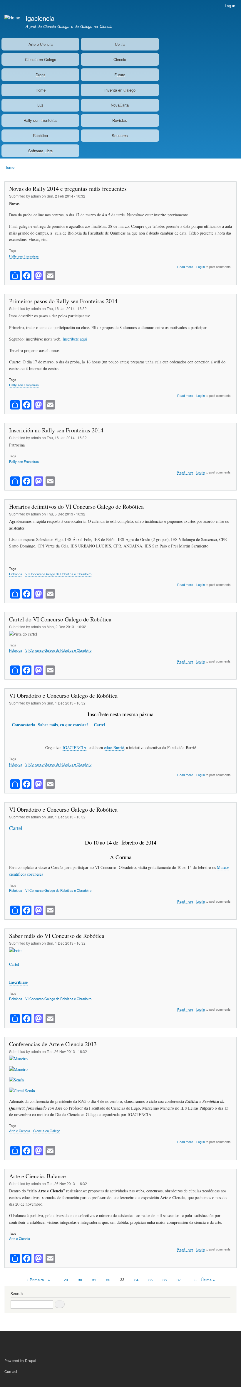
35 (150, 1279)
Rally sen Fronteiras (41, 120)
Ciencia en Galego (40, 59)
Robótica (40, 135)
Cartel (99, 725)
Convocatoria (23, 725)
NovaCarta (120, 105)
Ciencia (119, 59)
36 (165, 1279)
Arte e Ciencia (41, 44)
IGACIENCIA (74, 747)
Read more (185, 266)
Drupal (30, 1360)
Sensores (120, 135)
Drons (41, 74)
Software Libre (40, 151)
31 (94, 1279)
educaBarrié (114, 747)
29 (66, 1279)
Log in (230, 6)
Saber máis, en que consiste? (64, 725)
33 (122, 1279)
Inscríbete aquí (75, 339)
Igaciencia (40, 18)
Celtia (120, 44)
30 (80, 1279)
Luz (40, 105)
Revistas (119, 120)
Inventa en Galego (119, 90)
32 (108, 1279)
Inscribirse (18, 982)
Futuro (119, 74)
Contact (10, 1371)
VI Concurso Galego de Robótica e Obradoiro (58, 574)
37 (179, 1279)
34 (136, 1279)
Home (41, 90)
